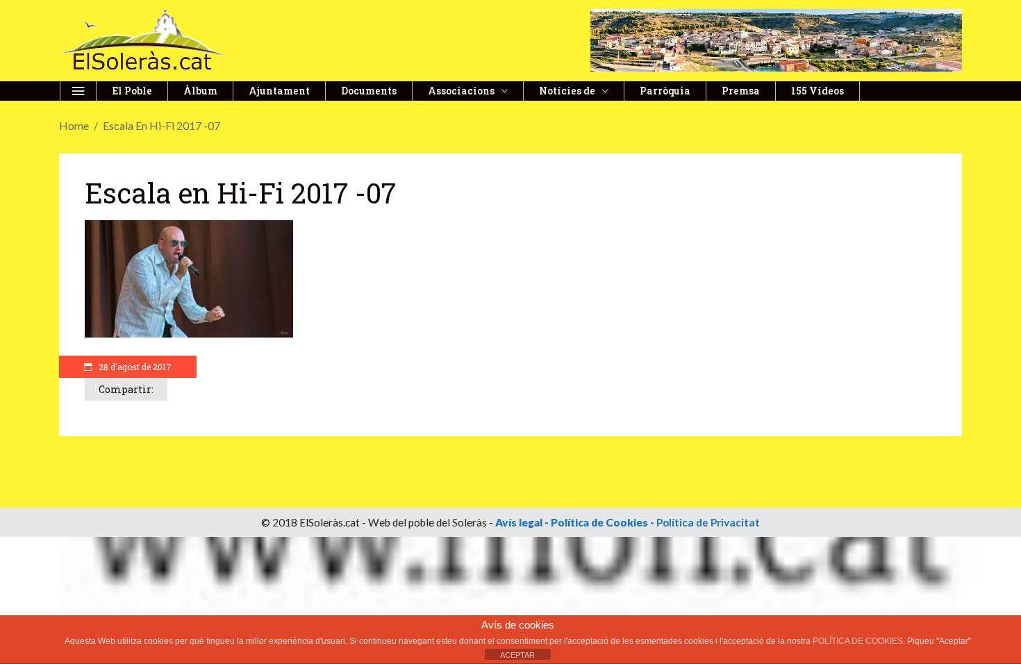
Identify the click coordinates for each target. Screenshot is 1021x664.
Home (74, 125)
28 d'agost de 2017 (134, 366)
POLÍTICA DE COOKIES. (860, 641)
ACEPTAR (517, 655)
